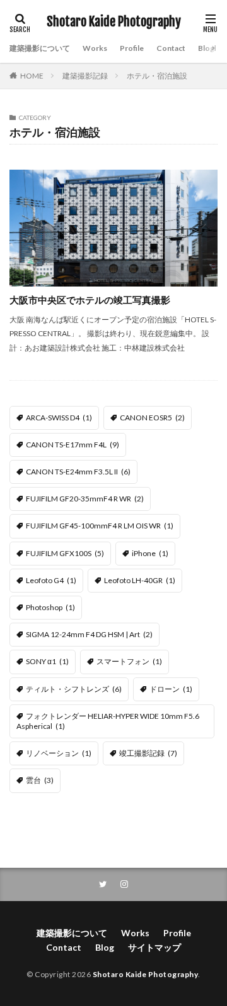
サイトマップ (154, 947)
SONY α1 (47, 661)
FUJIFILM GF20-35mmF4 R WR (85, 498)
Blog (206, 48)
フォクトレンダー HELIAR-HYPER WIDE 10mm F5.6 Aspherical (107, 721)
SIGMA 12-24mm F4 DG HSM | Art (89, 634)
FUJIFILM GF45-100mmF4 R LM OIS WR (99, 525)
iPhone (150, 553)
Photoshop (50, 607)
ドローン (170, 689)
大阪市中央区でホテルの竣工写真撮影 (89, 299)
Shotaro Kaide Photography (114, 22)
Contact (170, 48)
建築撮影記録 (85, 75)
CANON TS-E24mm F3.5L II (78, 471)
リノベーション (58, 753)
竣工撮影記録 (148, 753)
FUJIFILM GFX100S (65, 553)
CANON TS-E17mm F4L (72, 444)
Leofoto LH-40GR (139, 580)
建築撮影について (39, 48)
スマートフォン (129, 661)
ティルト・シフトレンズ (74, 689)
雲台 (40, 780)
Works (95, 48)
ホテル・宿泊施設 (157, 75)
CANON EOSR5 (152, 417)
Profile (132, 48)
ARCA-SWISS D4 (59, 417)
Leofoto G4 (51, 580)
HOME (32, 75)
